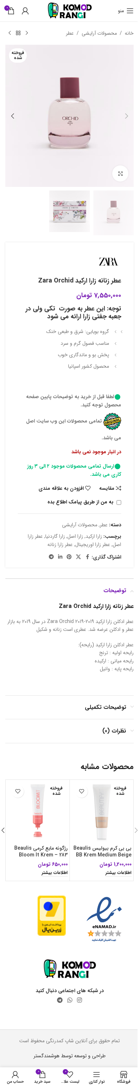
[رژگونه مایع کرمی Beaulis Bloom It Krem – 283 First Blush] (38, 812)
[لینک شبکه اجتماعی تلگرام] (51, 557)
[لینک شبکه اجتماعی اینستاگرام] (79, 1000)
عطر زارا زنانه (60, 545)
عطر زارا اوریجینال (92, 545)
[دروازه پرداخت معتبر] (51, 915)
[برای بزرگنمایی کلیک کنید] (120, 173)
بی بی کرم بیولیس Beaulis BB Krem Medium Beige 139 (102, 855)
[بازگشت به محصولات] (18, 33)
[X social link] (78, 557)
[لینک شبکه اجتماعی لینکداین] (60, 557)
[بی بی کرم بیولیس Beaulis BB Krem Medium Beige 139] (102, 812)
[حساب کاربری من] (25, 11)
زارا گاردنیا (55, 536)
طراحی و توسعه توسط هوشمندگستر (69, 1056)
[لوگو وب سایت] (69, 10)
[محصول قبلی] (26, 33)
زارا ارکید (94, 536)
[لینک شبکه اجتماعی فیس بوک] (87, 557)
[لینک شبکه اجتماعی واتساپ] (69, 1000)
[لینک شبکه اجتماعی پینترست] (69, 557)
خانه (129, 33)
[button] (126, 116)
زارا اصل (75, 536)
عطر (70, 33)
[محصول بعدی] (9, 33)
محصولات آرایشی (99, 33)
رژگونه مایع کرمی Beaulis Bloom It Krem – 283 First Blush (41, 855)
